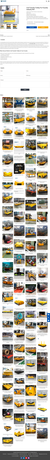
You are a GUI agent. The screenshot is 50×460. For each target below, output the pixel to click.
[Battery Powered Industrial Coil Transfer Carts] (42, 145)
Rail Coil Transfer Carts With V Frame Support (42, 350)
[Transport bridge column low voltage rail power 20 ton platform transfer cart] (42, 327)
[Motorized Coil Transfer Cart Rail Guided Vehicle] (30, 158)
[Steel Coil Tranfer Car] (30, 232)
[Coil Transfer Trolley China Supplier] (7, 252)
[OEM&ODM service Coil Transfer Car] (19, 132)
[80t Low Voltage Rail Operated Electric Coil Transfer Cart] (42, 287)
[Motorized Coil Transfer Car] (19, 191)
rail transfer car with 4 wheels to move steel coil (31, 357)
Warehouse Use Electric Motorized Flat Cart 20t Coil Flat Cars (31, 435)
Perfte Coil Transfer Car (30, 225)
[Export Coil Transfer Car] (19, 182)
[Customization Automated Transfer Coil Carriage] (19, 433)
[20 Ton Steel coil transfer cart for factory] (7, 311)
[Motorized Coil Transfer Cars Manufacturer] (42, 175)
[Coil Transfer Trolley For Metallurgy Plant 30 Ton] (7, 267)
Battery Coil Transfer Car (19, 223)
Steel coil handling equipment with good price (30, 371)
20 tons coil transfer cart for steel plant (19, 327)
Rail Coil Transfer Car (42, 223)
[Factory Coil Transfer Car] (19, 230)
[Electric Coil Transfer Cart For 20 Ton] (42, 302)
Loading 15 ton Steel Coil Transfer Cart (8, 304)
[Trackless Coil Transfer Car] (42, 189)
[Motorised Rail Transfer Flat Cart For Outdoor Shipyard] (7, 386)
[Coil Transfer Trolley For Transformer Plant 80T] (19, 259)
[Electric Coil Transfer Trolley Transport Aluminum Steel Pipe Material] (19, 381)
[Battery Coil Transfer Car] (19, 217)
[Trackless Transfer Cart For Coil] (42, 102)
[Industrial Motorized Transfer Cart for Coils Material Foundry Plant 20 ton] (19, 157)
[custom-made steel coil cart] (19, 273)
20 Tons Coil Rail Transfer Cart (7, 420)
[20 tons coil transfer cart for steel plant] (19, 319)
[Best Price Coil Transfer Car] (30, 205)
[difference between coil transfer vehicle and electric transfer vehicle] (19, 392)
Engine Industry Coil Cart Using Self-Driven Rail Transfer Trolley (31, 421)
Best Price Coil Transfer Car (31, 211)
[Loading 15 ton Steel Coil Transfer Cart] (7, 296)
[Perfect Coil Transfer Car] (7, 185)
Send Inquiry (31, 27)
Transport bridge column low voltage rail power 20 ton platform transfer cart (42, 334)
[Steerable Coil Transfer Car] (7, 198)
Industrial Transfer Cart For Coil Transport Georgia (19, 251)
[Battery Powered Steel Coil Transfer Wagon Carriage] (19, 418)
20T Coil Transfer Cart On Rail (19, 124)
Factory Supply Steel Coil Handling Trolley (30, 137)
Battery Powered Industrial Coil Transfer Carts (42, 152)
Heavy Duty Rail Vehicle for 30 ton (31, 282)
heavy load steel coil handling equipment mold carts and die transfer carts (7, 380)
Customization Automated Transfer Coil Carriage (19, 440)
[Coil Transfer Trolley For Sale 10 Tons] (30, 261)
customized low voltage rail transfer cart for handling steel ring (30, 296)
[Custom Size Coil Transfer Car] (19, 203)
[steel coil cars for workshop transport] (42, 315)
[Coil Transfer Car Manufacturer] (7, 174)
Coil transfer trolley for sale (31, 23)
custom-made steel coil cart (19, 280)
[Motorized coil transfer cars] (7, 131)
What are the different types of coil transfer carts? (31, 308)
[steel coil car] (42, 409)
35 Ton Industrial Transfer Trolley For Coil (42, 123)
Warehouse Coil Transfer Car (7, 231)
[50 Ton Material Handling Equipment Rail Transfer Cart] (42, 131)
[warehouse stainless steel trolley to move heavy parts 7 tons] (7, 399)
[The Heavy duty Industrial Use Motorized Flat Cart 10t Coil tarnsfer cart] (42, 433)
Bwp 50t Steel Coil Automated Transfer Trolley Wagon (7, 445)
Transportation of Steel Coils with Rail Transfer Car (8, 289)
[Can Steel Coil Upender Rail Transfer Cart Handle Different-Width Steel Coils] (19, 102)
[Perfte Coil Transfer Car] (30, 219)
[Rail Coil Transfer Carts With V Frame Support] (42, 343)
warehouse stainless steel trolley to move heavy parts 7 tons (8, 406)
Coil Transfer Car (7, 245)
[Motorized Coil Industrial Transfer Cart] (19, 146)
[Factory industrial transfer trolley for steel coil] (30, 377)
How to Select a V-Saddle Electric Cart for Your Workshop (8, 109)
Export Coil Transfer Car (19, 188)
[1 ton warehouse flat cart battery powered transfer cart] (19, 302)
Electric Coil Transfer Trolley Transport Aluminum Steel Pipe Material (19, 385)
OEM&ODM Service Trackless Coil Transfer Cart (31, 125)
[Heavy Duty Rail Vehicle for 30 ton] (30, 275)
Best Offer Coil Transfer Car (42, 209)
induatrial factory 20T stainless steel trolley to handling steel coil (19, 411)
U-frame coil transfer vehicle (42, 401)
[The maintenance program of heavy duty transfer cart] (19, 335)
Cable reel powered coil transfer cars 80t (8, 342)
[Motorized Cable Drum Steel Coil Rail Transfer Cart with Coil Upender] (42, 420)
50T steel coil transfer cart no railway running (19, 354)
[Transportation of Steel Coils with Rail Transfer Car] (7, 282)
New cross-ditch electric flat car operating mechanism (31, 411)
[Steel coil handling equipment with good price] (30, 364)
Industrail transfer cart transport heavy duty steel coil (42, 373)
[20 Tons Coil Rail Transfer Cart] (7, 414)
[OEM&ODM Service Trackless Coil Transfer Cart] (30, 118)
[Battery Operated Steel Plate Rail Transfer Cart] (19, 287)
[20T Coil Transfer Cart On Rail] (19, 118)
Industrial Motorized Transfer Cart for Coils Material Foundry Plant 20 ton (19, 160)
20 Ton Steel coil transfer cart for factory (8, 318)
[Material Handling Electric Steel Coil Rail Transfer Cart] (7, 144)
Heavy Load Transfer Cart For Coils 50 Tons (7, 166)
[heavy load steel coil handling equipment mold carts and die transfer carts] (7, 372)
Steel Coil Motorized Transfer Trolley (30, 180)
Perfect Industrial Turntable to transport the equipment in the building (7, 329)
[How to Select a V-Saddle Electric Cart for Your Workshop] (7, 102)
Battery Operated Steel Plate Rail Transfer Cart (19, 294)
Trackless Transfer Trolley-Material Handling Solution (43, 36)
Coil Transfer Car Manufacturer (7, 180)
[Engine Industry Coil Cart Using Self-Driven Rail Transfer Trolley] (30, 416)
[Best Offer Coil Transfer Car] (42, 203)
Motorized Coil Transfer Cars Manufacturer (42, 182)
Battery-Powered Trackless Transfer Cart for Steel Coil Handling (31, 110)
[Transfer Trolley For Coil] (7, 117)
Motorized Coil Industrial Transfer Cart (19, 153)
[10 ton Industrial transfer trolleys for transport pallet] (42, 380)
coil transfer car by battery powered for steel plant (19, 366)
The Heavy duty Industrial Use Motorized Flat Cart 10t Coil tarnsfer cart (42, 440)
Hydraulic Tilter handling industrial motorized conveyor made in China (30, 345)
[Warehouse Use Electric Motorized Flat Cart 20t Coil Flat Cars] (30, 428)
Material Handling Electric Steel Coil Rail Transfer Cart (8, 151)
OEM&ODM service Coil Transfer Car (19, 139)
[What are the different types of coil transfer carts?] (30, 303)
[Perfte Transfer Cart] (5, 1)
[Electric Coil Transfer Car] (7, 211)
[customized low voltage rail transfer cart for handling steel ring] (30, 289)
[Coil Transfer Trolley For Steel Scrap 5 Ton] (42, 273)
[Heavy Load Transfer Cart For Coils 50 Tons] (7, 159)
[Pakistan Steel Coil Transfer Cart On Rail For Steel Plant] (30, 325)
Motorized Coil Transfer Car (19, 193)
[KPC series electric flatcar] (19, 372)
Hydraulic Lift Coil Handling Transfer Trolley (42, 167)
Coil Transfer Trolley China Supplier (8, 260)
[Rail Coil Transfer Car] (42, 217)
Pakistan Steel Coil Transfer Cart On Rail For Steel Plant (31, 330)
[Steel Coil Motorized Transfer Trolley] (30, 173)
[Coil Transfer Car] (7, 239)
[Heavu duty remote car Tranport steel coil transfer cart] (7, 353)
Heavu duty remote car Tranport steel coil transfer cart (8, 365)
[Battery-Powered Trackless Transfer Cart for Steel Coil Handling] (30, 102)
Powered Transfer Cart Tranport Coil (8, 435)
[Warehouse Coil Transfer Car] (7, 225)
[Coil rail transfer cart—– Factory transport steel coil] (30, 314)
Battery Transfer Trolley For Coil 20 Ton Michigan (30, 253)
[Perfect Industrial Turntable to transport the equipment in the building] (7, 324)
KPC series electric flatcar (19, 376)
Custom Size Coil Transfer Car (19, 209)
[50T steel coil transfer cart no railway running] (19, 348)
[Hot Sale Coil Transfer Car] (30, 190)
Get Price (43, 27)
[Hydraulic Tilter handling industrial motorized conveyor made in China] (30, 338)
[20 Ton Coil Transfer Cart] (42, 244)
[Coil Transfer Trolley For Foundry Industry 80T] (42, 258)
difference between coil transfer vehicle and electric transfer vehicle (19, 396)
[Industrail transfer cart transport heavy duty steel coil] (42, 361)
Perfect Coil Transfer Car (7, 190)
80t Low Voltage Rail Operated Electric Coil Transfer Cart (42, 294)
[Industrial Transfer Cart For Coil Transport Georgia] (19, 244)
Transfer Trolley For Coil (7, 123)
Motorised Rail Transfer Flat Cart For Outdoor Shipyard (8, 392)
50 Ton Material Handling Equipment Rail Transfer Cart (42, 138)
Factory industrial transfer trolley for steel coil (31, 383)
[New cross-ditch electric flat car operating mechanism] (30, 404)
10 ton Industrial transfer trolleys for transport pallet (42, 387)
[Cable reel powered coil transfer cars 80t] (7, 336)
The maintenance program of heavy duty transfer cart (19, 342)
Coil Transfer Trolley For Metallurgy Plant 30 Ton (7, 274)
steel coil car (42, 415)
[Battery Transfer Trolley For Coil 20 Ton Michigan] (30, 246)
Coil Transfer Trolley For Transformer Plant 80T (6, 36)
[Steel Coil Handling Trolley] (19, 168)
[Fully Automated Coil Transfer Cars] (30, 390)
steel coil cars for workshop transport (42, 319)
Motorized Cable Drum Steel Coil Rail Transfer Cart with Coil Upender (42, 425)
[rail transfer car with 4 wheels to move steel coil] (30, 351)
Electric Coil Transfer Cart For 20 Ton (42, 309)
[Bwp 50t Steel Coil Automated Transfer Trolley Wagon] (7, 440)
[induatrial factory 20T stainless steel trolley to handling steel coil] (19, 404)
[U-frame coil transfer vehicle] (42, 395)
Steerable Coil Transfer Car (8, 204)
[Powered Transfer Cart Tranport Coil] (7, 428)
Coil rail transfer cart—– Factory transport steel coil (31, 319)
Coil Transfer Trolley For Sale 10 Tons (31, 268)
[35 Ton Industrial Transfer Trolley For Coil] (42, 116)
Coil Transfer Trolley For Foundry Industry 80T (42, 265)
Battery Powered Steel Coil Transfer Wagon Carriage (19, 426)
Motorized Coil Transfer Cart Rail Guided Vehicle (31, 165)
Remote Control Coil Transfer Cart (31, 151)
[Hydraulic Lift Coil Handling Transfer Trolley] (42, 160)
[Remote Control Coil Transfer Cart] (30, 145)
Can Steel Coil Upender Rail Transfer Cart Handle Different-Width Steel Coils (19, 110)
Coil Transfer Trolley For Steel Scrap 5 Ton (42, 280)
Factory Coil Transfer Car (19, 237)
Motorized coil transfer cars (8, 137)
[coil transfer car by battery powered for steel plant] (19, 360)
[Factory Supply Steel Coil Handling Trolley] (30, 131)
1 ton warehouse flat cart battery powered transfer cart (19, 309)
